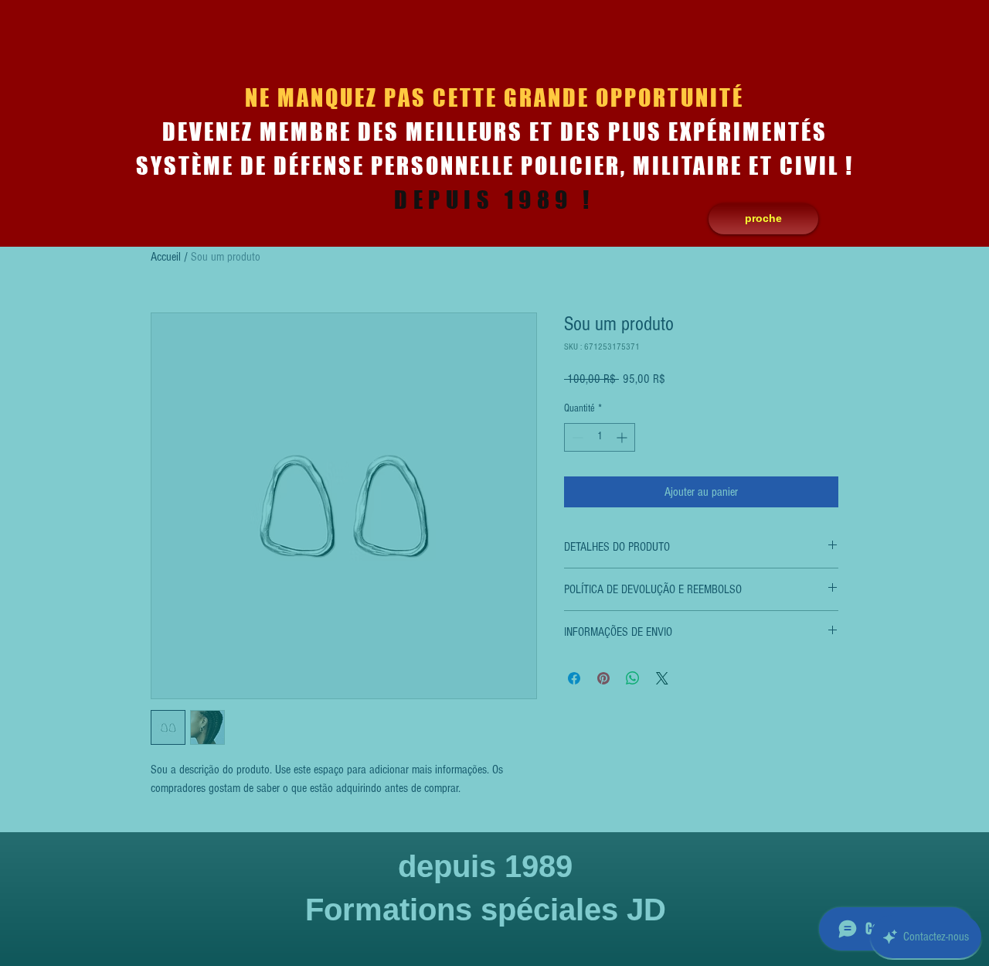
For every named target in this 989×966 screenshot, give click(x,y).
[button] (763, 218)
